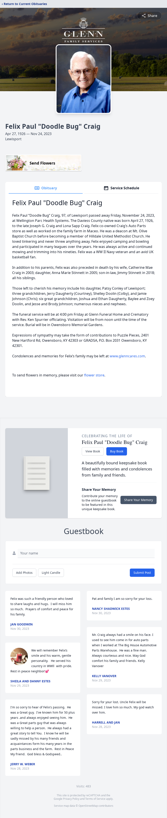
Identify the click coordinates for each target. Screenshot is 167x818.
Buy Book (116, 451)
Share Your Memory (138, 500)
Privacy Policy (71, 799)
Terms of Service (95, 799)
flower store (94, 375)
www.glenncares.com (127, 356)
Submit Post (142, 573)
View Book (92, 451)
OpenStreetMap (88, 806)
